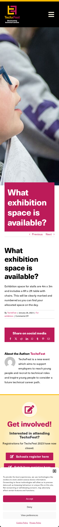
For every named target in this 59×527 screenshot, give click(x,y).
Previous (37, 234)
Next (49, 234)
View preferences (29, 515)
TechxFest (11, 312)
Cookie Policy (22, 522)
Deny (29, 507)
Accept (29, 499)
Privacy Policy (35, 522)
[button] (54, 471)
